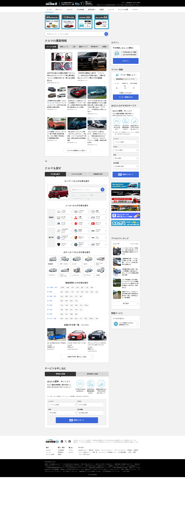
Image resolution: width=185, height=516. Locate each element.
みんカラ (71, 452)
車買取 (102, 9)
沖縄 (96, 318)
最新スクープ (83, 46)
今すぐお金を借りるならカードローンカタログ (77, 467)
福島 (92, 287)
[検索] (106, 34)
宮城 (77, 287)
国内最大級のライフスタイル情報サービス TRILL (90, 471)
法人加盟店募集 (122, 452)
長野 (66, 296)
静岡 (71, 300)
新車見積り (91, 9)
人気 (74, 46)
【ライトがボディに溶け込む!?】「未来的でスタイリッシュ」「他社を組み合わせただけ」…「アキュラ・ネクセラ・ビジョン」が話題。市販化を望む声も (96, 137)
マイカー (135, 9)
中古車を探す (55, 174)
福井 (81, 296)
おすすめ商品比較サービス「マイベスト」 (112, 471)
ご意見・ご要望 (132, 452)
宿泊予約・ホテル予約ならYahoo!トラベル (70, 469)
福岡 (62, 318)
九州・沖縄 (52, 318)
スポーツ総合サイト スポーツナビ (70, 471)
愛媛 (71, 314)
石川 (76, 296)
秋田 (82, 287)
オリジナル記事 (123, 9)
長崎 (71, 318)
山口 (81, 309)
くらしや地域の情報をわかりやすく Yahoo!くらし (73, 465)
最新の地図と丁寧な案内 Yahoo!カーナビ (124, 464)
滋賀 (76, 305)
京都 (71, 305)
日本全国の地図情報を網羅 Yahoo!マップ (56, 467)
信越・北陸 (52, 296)
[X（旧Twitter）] (65, 441)
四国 (50, 314)
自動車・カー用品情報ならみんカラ (52, 464)
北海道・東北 (53, 287)
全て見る (126, 303)
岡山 (71, 309)
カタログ (70, 9)
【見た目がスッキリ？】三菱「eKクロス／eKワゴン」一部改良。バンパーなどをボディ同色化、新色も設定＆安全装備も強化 (76, 136)
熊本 (76, 318)
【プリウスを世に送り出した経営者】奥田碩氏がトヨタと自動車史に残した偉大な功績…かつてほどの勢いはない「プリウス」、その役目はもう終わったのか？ (96, 106)
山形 (87, 287)
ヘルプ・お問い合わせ (84, 454)
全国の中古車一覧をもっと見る (77, 356)
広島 (76, 309)
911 (92, 195)
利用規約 (129, 450)
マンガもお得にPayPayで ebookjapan (70, 464)
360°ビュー (59, 9)
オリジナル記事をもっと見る (76, 150)
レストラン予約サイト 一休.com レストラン (109, 469)
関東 (50, 292)
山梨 (96, 292)
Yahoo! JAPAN (136, 2)
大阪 (62, 305)
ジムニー (89, 198)
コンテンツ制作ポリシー (84, 452)
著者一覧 (95, 452)
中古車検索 (80, 9)
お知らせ (97, 450)
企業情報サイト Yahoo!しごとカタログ (116, 465)
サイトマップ (102, 452)
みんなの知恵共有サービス (133, 465)
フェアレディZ (77, 198)
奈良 (81, 305)
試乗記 (105, 46)
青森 (68, 287)
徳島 (62, 314)
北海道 (62, 287)
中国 (50, 309)
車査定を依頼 (60, 374)
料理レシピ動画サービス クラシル (128, 469)
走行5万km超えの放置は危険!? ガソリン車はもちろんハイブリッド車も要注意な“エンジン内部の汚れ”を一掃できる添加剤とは (61, 76)
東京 (62, 292)
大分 (81, 318)
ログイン (124, 2)
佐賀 (66, 318)
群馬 (92, 292)
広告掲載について (111, 452)
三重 (76, 300)
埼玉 (72, 292)
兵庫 (66, 305)
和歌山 (86, 305)
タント (75, 195)
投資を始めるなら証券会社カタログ (96, 467)
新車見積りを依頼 (92, 374)
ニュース (111, 9)
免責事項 (136, 450)
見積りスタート (79, 420)
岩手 (72, 287)
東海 (50, 300)
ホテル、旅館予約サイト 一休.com (89, 469)
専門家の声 (94, 46)
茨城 (82, 292)
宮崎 (86, 318)
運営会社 (91, 450)
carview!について (82, 450)
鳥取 (62, 309)
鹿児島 (91, 318)
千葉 (77, 292)
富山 (71, 296)
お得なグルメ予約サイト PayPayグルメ (104, 464)
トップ (49, 9)
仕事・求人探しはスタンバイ (87, 464)
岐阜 (66, 300)
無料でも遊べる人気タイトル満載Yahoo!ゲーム (96, 465)
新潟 (62, 296)
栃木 (87, 292)
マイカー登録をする (126, 97)
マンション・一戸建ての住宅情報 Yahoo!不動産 (116, 467)
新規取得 (129, 2)
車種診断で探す (98, 174)
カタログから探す (76, 174)
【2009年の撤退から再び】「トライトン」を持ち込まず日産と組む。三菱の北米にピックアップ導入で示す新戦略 (91, 75)
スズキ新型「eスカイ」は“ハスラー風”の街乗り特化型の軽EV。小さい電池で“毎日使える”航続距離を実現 (56, 135)
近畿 (50, 305)
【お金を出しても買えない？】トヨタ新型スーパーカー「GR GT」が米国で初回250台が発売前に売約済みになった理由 (76, 104)
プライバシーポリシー (107, 450)
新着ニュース (64, 46)
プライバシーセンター (120, 450)
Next (107, 335)
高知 (76, 314)
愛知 (62, 300)
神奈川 (67, 292)
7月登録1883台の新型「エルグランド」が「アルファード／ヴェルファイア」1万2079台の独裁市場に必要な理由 (56, 104)
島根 (66, 309)
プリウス (84, 195)
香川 (66, 314)
